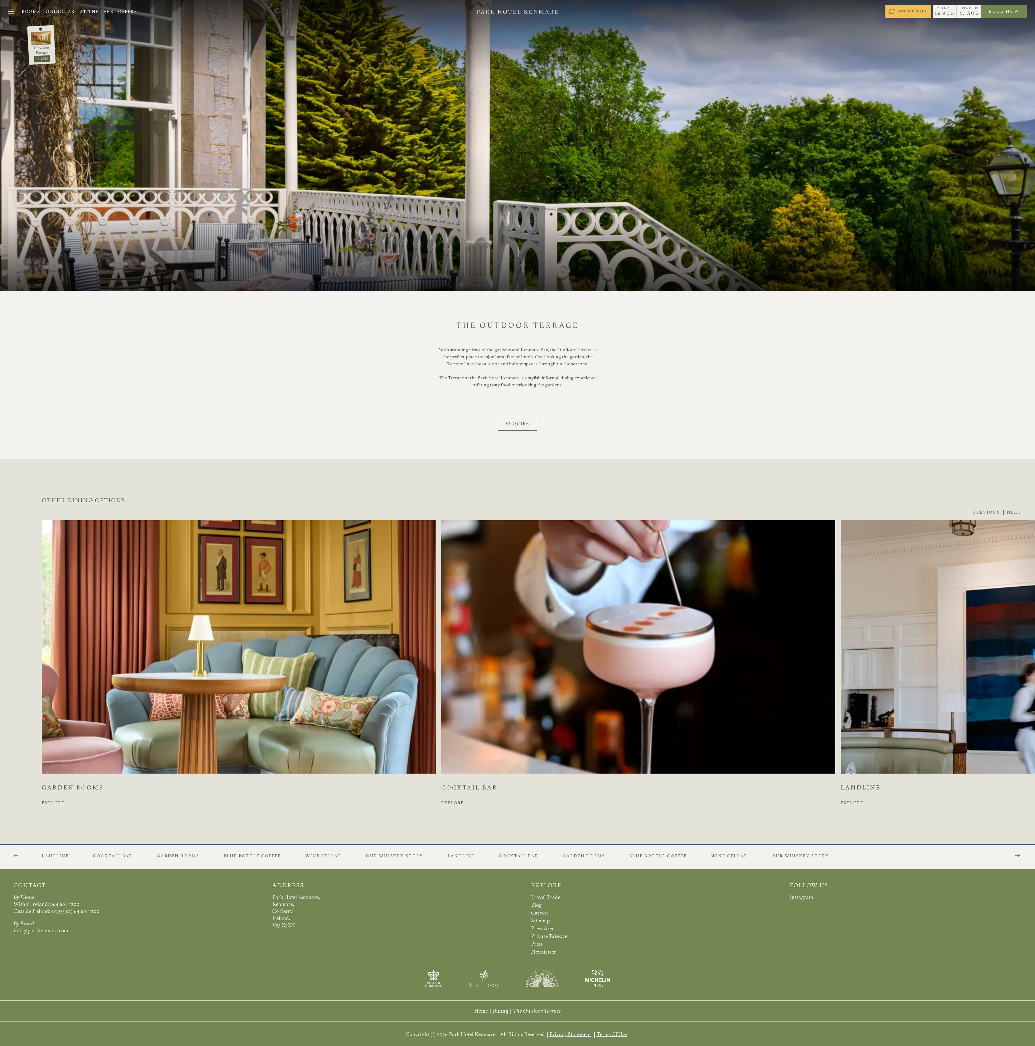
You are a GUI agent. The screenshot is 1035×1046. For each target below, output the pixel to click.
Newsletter (543, 952)
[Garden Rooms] (239, 647)
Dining (54, 11)
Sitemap (540, 920)
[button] (15, 855)
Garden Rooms (73, 787)
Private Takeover (550, 936)
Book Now (1008, 12)
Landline (861, 787)
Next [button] (1014, 512)
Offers (127, 11)
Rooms (31, 11)
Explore (53, 804)
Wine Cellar (323, 856)
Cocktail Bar (469, 787)
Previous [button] (986, 512)
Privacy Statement (570, 1034)
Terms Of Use (611, 1034)
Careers (539, 913)
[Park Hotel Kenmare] (517, 11)
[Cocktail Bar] (638, 647)
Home (481, 1011)
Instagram (801, 897)
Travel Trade (545, 897)
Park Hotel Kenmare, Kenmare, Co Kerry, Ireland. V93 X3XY (296, 911)
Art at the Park (91, 11)
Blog (536, 905)
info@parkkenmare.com (40, 930)
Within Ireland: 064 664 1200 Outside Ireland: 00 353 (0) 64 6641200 (56, 907)
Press (537, 944)
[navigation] (11, 12)
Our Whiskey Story (394, 856)
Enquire (518, 423)
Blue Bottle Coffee (252, 856)
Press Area (543, 928)
